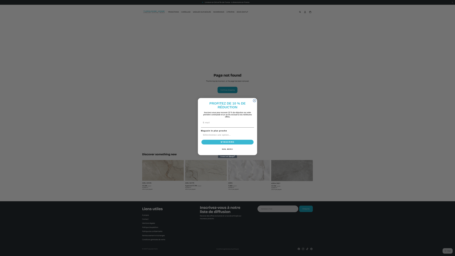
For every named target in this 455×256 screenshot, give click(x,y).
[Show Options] (252, 135)
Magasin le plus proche (214, 131)
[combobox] (227, 135)
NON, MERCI (227, 149)
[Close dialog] (254, 100)
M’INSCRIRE (227, 142)
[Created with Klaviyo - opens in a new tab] (227, 156)
